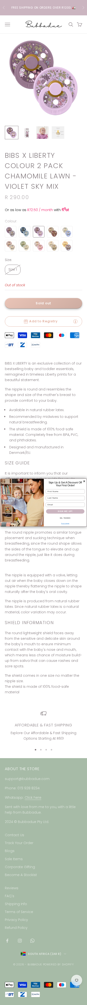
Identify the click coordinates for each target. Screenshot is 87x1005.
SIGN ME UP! (65, 511)
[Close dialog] (84, 481)
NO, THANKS (65, 517)
